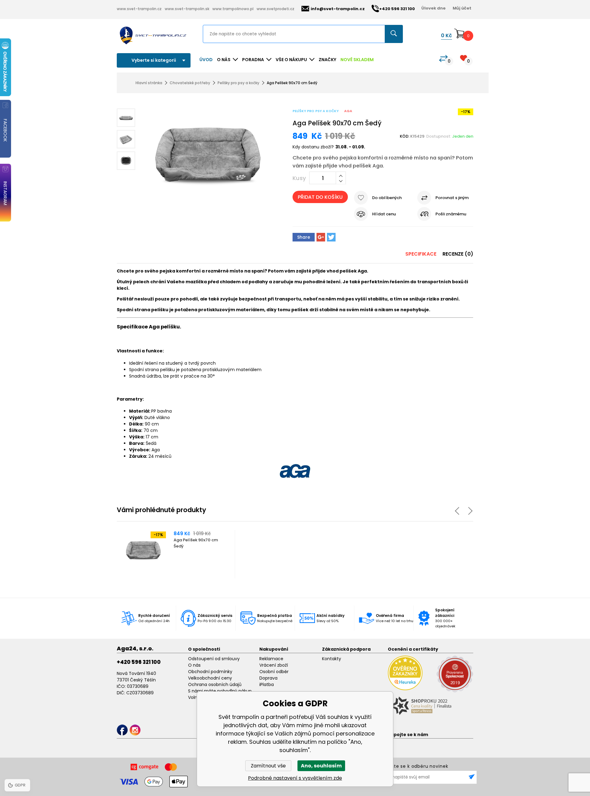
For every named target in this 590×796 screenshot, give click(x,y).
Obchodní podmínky (210, 672)
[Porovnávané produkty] (443, 58)
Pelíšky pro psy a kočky (238, 82)
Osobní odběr (274, 672)
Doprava (268, 678)
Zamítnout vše (268, 765)
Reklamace (271, 659)
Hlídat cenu (384, 214)
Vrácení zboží (273, 665)
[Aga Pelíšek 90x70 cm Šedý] (208, 155)
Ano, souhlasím (321, 765)
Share (303, 237)
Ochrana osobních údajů (215, 684)
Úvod (206, 60)
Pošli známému (450, 214)
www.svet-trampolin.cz (139, 8)
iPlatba (266, 684)
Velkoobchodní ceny (210, 678)
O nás (194, 665)
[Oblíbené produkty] (463, 58)
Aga (348, 110)
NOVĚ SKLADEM (357, 60)
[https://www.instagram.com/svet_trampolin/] (135, 730)
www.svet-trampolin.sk (187, 8)
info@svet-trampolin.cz (338, 9)
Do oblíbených (387, 198)
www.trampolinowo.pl (233, 8)
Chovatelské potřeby (190, 82)
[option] (176, 554)
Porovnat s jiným (452, 198)
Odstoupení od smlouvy (214, 659)
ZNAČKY (327, 60)
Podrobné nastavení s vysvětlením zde (295, 778)
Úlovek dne (433, 8)
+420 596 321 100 (139, 662)
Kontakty (331, 659)
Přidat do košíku (320, 197)
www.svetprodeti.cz (275, 8)
